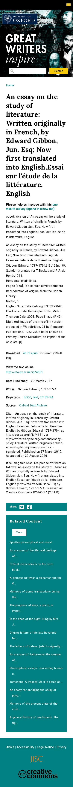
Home (10, 85)
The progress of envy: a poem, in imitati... (31, 608)
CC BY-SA (46, 397)
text (35, 397)
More (19, 532)
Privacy (61, 747)
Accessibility (25, 747)
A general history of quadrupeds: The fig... (34, 720)
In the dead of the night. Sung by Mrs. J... (34, 621)
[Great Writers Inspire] (19, 19)
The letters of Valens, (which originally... (36, 646)
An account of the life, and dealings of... (33, 553)
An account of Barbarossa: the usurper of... (35, 657)
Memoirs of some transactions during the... (35, 594)
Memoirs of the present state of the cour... (33, 706)
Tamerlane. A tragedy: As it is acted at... (36, 682)
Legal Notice (45, 747)
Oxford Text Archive (33, 405)
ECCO (27, 397)
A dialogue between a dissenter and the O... (36, 580)
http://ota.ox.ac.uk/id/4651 (24, 372)
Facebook (29, 507)
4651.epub (30, 353)
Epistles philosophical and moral (31, 542)
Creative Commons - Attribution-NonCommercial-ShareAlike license (38, 773)
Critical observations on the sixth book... (31, 566)
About (10, 747)
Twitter (21, 507)
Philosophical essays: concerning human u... (36, 670)
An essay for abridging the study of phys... (33, 692)
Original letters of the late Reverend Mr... (33, 635)
